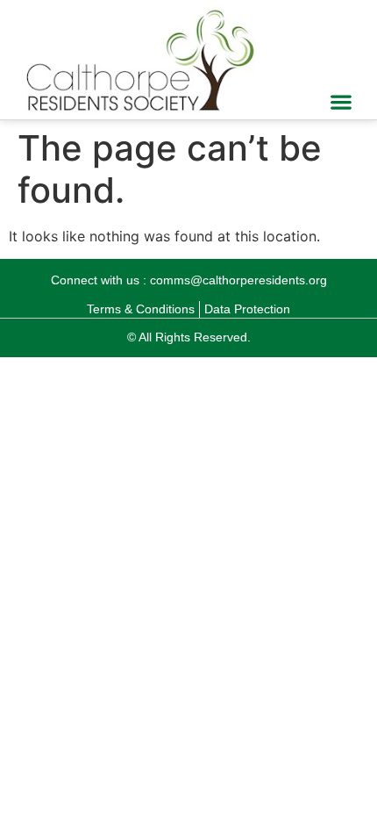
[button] (341, 102)
